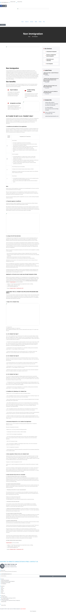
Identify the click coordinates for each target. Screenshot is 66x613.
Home (22, 21)
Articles (40, 21)
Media (36, 21)
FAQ (44, 21)
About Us (26, 21)
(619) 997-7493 (3, 602)
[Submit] (53, 576)
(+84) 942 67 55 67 (4, 606)
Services (31, 21)
